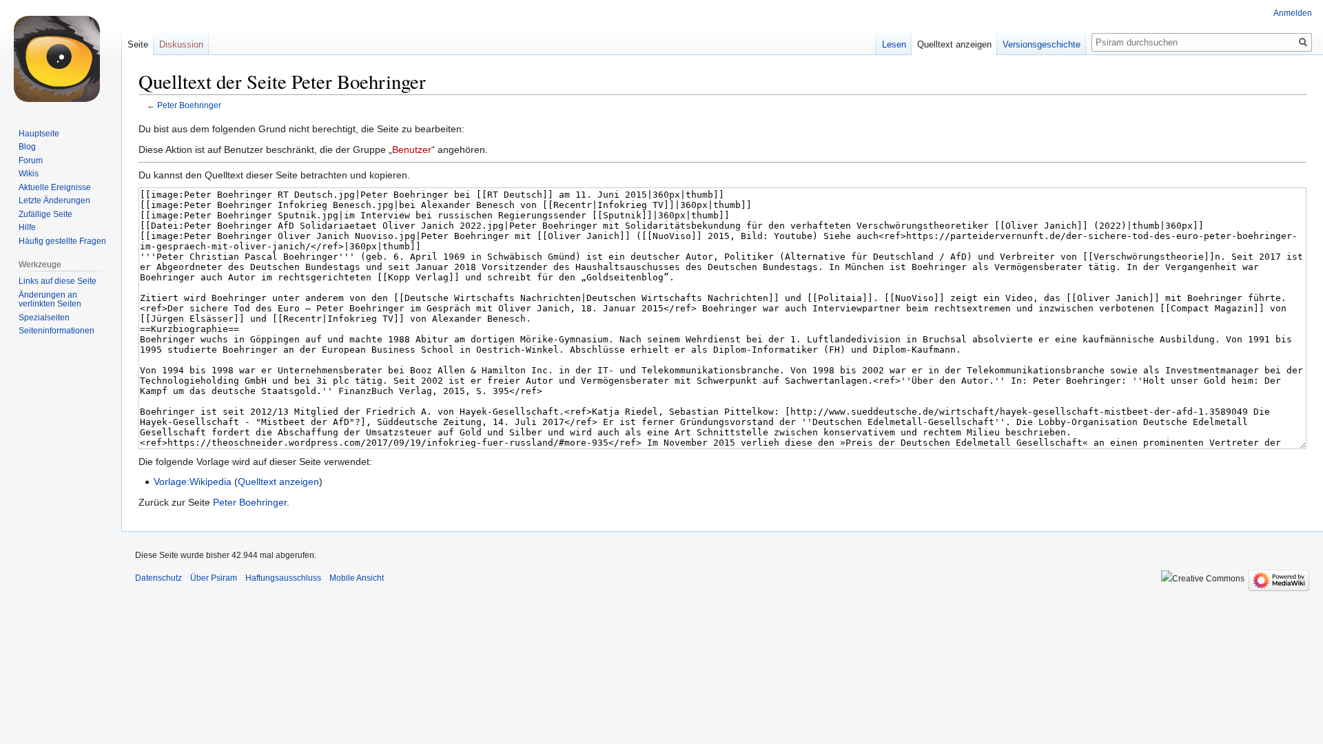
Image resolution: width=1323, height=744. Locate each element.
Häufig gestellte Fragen (62, 241)
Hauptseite (39, 133)
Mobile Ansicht (356, 578)
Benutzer (411, 149)
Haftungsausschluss (283, 578)
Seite (137, 44)
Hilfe (27, 227)
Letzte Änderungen (54, 200)
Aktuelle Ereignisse (55, 187)
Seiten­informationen (56, 330)
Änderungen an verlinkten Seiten (50, 299)
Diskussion (181, 44)
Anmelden (1292, 13)
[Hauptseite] (61, 55)
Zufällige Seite (45, 214)
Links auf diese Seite (57, 281)
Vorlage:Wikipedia (193, 481)
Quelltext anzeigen (278, 481)
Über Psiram (213, 578)
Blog (27, 147)
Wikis (29, 173)
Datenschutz (158, 578)
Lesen (894, 44)
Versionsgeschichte (1041, 44)
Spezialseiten (44, 317)
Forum (31, 160)
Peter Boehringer (189, 105)
